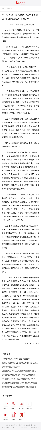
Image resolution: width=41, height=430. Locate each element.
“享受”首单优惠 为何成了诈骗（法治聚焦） (16, 359)
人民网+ (13, 408)
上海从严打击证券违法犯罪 (11, 367)
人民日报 (5, 408)
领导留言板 (29, 408)
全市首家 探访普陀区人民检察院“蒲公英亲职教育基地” (20, 387)
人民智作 (21, 419)
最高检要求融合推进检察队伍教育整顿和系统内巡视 (19, 383)
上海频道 (9, 8)
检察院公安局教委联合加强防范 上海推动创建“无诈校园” (21, 363)
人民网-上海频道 (29, 25)
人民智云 (13, 419)
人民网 (2, 8)
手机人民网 (21, 408)
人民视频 (5, 419)
